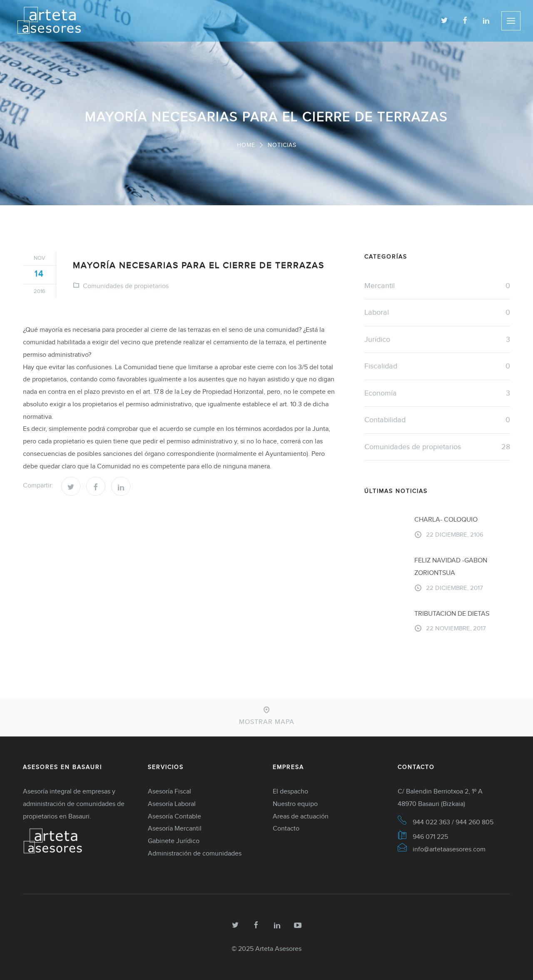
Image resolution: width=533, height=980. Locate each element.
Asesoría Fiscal (169, 791)
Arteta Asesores (278, 948)
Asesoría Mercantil (175, 828)
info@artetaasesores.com (449, 849)
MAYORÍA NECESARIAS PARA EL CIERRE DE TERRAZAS (198, 265)
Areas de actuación (301, 816)
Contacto (286, 828)
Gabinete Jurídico (173, 840)
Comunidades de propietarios (126, 285)
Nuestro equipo (295, 803)
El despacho (290, 791)
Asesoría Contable (174, 816)
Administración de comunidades (195, 853)
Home (246, 145)
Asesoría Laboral (172, 803)
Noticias (282, 145)
